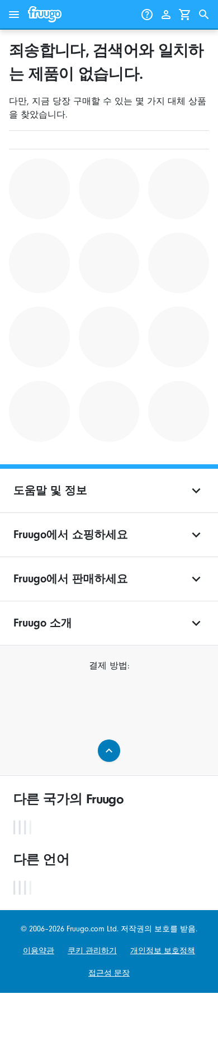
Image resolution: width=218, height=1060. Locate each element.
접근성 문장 (109, 973)
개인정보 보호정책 (162, 950)
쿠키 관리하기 (92, 950)
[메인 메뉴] (13, 14)
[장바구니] (185, 14)
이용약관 (38, 950)
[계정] (166, 14)
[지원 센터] (147, 14)
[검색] (204, 14)
